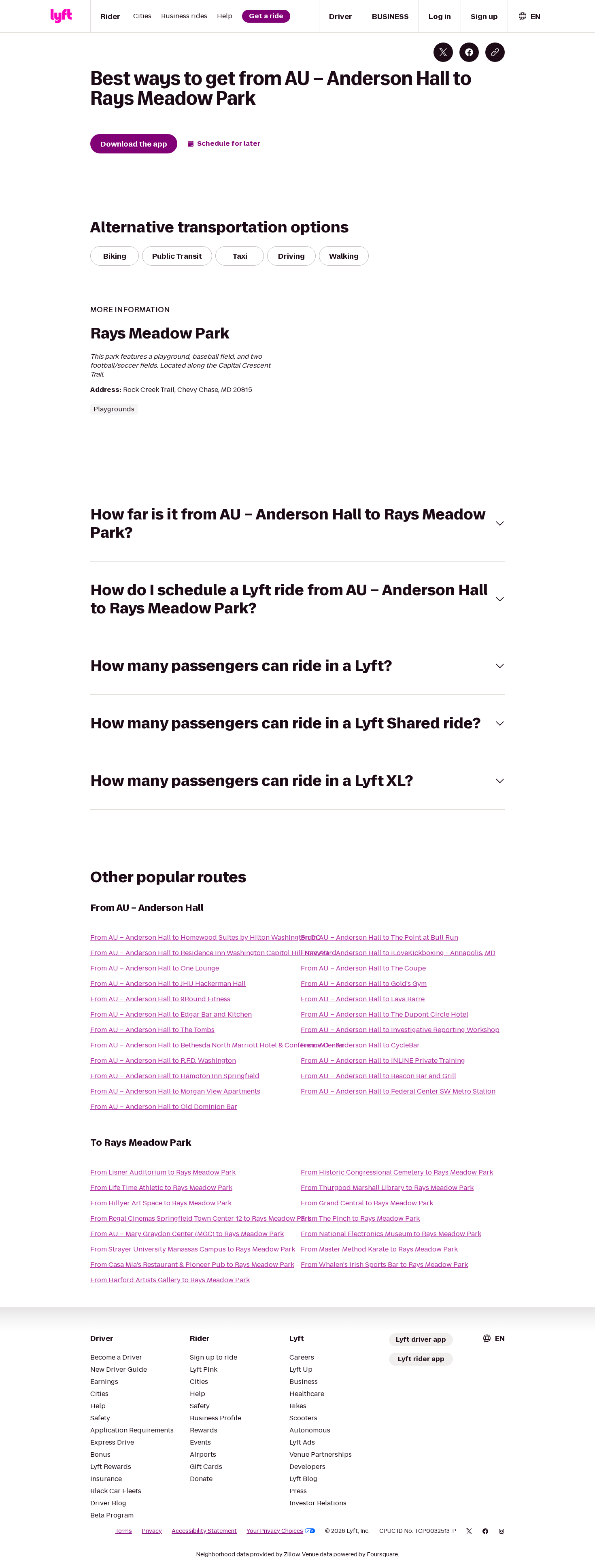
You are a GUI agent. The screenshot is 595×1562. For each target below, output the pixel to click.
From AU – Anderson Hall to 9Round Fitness (160, 999)
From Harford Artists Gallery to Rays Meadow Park (170, 1280)
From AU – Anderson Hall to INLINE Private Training (383, 1060)
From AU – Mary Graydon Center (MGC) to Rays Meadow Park (187, 1234)
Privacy (152, 1531)
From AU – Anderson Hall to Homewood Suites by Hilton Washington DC (205, 937)
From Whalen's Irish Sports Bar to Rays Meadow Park (384, 1264)
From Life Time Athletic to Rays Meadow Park (161, 1187)
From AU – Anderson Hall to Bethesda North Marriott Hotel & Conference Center (217, 1045)
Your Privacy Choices (274, 1531)
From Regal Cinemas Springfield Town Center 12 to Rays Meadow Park (200, 1218)
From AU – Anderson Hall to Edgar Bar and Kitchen (171, 1014)
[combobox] (529, 16)
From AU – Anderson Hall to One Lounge (154, 968)
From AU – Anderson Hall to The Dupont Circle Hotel (384, 1014)
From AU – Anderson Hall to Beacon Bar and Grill (378, 1076)
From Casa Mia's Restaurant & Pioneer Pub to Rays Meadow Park (192, 1264)
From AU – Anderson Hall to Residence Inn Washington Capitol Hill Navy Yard (213, 953)
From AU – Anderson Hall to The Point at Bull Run (379, 937)
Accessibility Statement (204, 1531)
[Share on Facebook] (469, 52)
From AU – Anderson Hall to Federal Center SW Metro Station (398, 1091)
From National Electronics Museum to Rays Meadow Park (391, 1234)
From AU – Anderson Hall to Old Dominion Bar (163, 1106)
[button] (297, 523)
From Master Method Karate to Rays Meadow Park (379, 1249)
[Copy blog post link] (495, 52)
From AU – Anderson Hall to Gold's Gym (364, 983)
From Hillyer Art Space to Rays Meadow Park (161, 1203)
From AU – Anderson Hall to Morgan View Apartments (175, 1091)
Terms (123, 1531)
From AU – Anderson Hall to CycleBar (360, 1045)
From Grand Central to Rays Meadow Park (367, 1203)
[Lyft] (61, 16)
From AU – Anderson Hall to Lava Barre (363, 999)
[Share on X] (443, 52)
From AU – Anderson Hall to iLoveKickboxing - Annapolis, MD (398, 953)
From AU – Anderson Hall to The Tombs (152, 1029)
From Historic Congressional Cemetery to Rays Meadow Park (397, 1172)
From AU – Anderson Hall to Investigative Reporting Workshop (400, 1029)
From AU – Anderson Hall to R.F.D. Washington (163, 1060)
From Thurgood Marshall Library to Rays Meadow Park (387, 1187)
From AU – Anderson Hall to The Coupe (363, 968)
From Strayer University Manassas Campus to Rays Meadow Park (192, 1249)
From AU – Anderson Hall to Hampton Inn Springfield (174, 1076)
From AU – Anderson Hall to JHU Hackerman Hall (168, 983)
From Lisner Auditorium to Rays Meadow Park (163, 1172)
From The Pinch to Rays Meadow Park (360, 1218)
